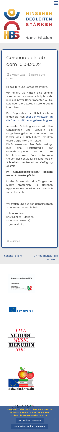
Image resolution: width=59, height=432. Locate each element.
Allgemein (15, 241)
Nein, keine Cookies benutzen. (29, 426)
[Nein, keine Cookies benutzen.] (55, 418)
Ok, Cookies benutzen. (29, 420)
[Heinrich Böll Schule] (28, 37)
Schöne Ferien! (11, 256)
